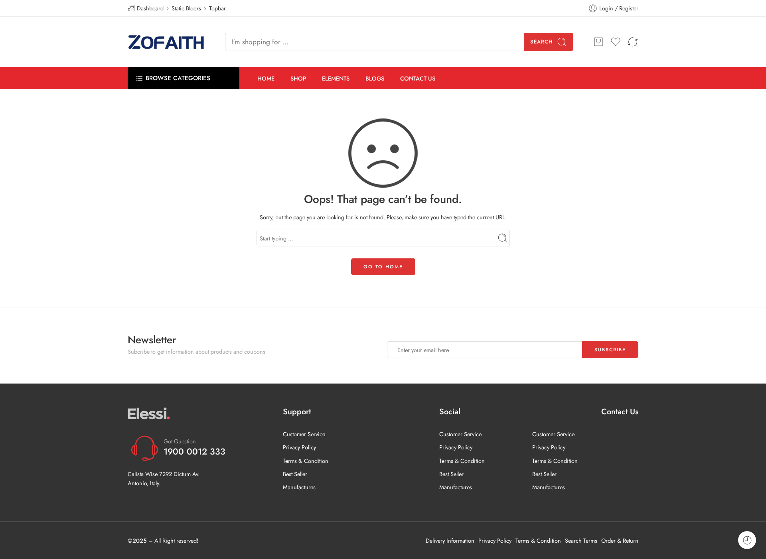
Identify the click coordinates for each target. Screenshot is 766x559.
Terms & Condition (305, 461)
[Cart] (598, 41)
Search (541, 41)
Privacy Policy (299, 447)
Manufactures (299, 487)
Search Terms (581, 540)
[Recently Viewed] (747, 540)
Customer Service (304, 434)
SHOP (298, 78)
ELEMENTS (335, 78)
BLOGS (374, 78)
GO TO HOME (383, 266)
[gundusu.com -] (166, 42)
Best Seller (295, 474)
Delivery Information (450, 540)
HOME (265, 78)
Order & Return (619, 540)
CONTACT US (417, 78)
